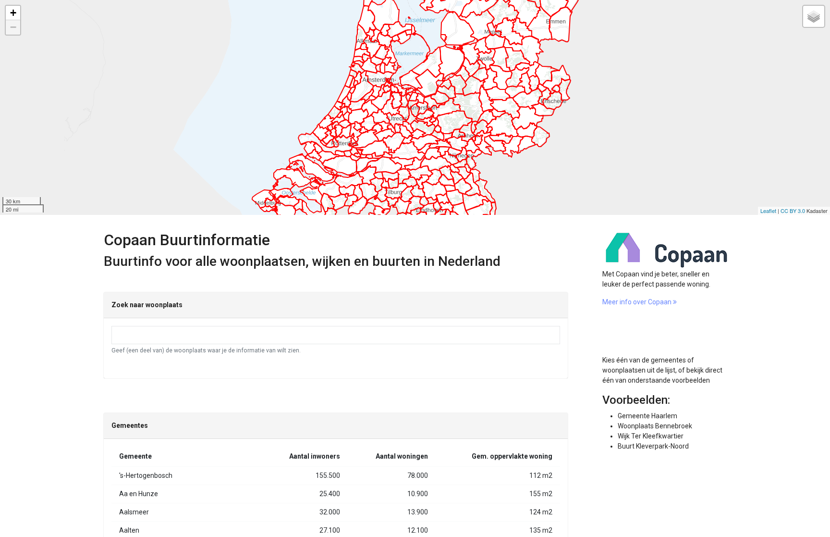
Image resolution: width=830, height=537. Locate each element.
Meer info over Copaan (637, 302)
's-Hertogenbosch (145, 475)
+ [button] (13, 13)
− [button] (13, 27)
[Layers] (813, 16)
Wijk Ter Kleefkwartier (651, 436)
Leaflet (768, 210)
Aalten (129, 530)
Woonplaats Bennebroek (655, 426)
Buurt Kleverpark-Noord (653, 446)
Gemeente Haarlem (647, 416)
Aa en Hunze (138, 494)
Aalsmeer (134, 512)
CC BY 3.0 (793, 210)
